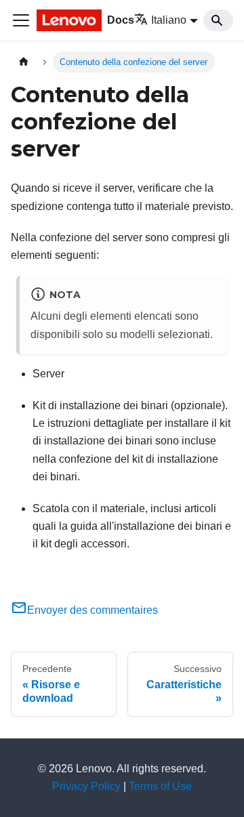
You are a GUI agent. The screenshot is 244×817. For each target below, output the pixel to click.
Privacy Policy (86, 786)
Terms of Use (160, 786)
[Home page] (24, 61)
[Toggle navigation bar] (21, 20)
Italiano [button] (168, 20)
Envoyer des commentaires (92, 610)
